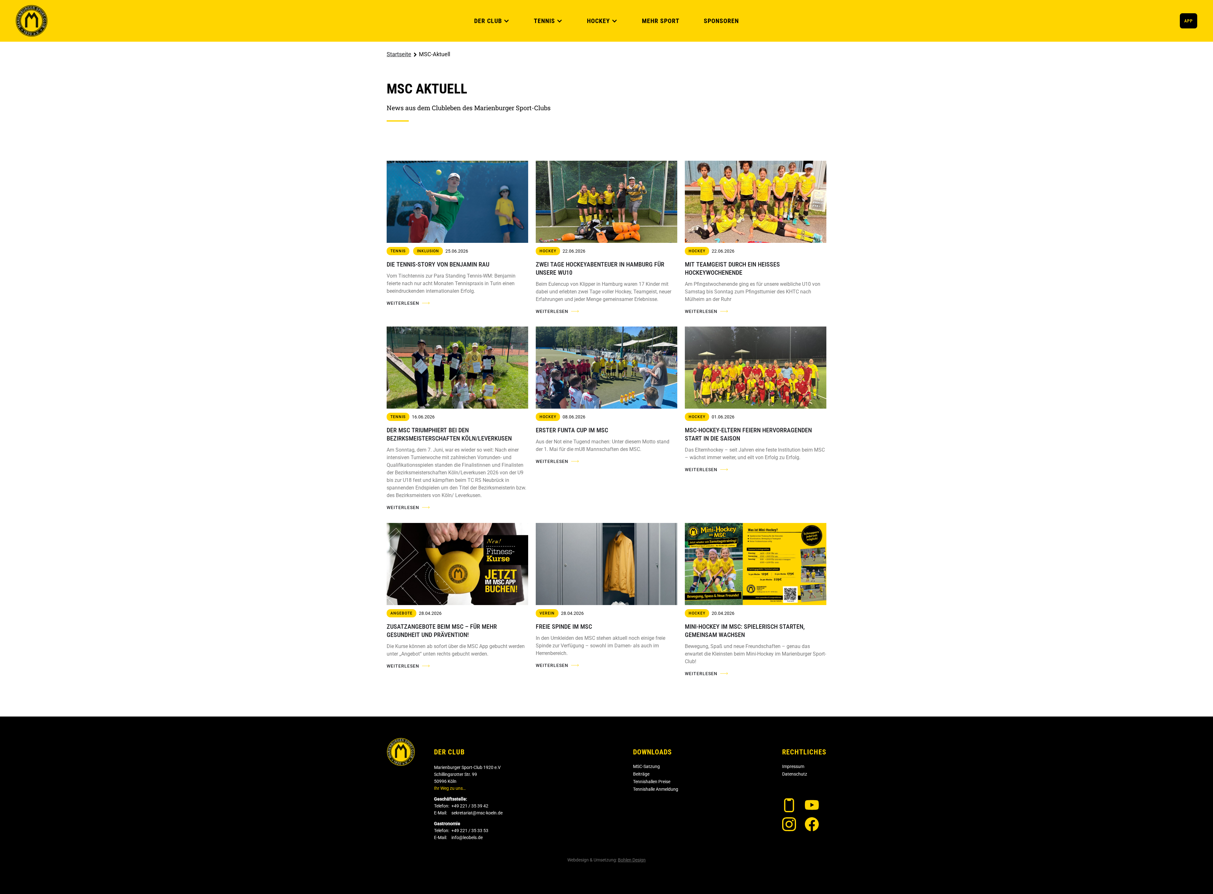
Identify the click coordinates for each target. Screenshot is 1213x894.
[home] (31, 21)
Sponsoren (721, 21)
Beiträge (641, 774)
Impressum (793, 766)
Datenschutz (794, 774)
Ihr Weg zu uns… (450, 788)
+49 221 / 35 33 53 (469, 830)
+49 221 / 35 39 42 (469, 805)
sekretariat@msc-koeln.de (477, 812)
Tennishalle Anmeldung (655, 789)
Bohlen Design (632, 859)
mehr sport (660, 21)
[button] (492, 21)
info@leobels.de (467, 837)
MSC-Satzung (646, 766)
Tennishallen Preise (651, 781)
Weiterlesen (403, 303)
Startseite (399, 54)
